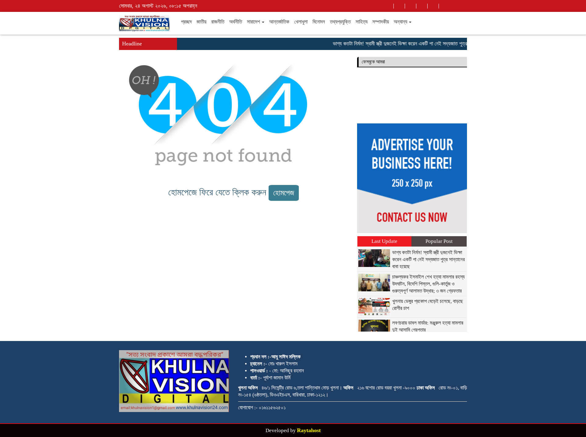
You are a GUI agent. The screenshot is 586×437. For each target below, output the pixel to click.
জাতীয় (201, 22)
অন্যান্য (401, 22)
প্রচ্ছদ (186, 22)
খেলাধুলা (301, 22)
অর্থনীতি (235, 22)
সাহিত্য (361, 22)
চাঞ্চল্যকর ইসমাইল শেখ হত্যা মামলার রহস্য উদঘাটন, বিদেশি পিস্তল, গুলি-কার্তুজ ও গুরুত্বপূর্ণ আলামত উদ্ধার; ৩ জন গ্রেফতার (428, 284)
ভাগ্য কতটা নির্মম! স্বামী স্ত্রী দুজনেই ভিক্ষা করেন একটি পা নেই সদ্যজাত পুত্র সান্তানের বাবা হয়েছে (413, 44)
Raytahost (309, 430)
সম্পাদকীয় (380, 22)
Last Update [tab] (384, 241)
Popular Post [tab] (439, 241)
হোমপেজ (283, 193)
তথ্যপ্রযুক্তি (340, 22)
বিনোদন (319, 22)
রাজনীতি (217, 22)
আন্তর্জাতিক (279, 22)
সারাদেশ (254, 22)
